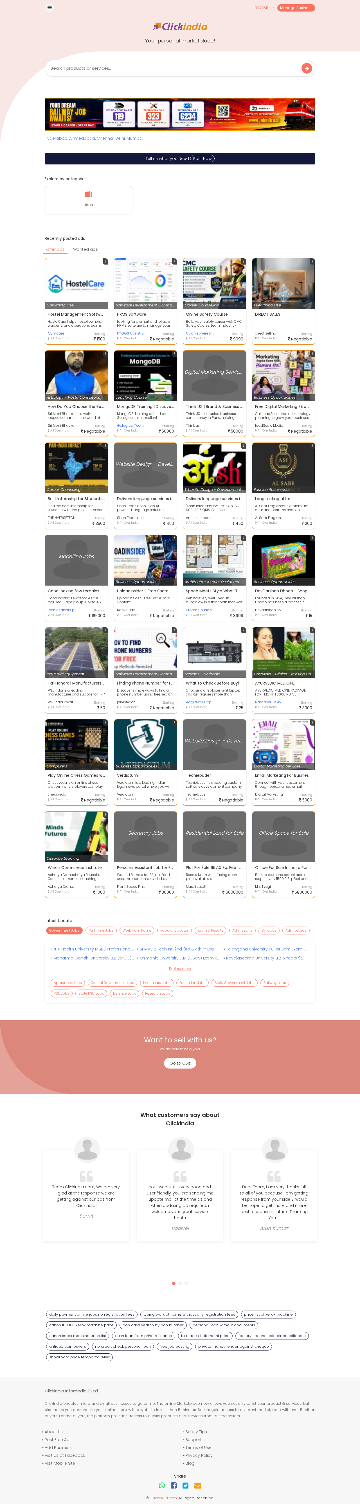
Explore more (180, 968)
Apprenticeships (68, 982)
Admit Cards (296, 930)
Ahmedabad (82, 138)
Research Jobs (157, 993)
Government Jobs (64, 930)
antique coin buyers (67, 1346)
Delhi (120, 138)
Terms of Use (199, 1447)
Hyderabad (56, 138)
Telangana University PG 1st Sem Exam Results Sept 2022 (265, 949)
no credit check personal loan (123, 1346)
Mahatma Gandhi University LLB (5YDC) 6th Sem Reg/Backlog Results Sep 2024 (93, 958)
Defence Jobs (124, 993)
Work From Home (137, 930)
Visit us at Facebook (65, 1455)
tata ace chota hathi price (205, 1335)
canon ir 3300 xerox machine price (81, 1325)
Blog (190, 1463)
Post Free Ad (57, 1439)
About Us (54, 1432)
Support (194, 1439)
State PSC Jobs (91, 993)
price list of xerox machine (268, 1314)
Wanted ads (85, 249)
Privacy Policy (199, 1455)
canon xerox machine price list (77, 1335)
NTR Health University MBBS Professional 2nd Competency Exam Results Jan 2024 (93, 949)
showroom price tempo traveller (79, 1357)
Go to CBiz (180, 1063)
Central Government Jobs (112, 982)
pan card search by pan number (153, 1325)
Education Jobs (192, 982)
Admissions (242, 930)
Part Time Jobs (101, 930)
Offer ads (55, 249)
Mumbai (135, 138)
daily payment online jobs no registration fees (91, 1314)
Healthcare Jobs (156, 982)
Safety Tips (196, 1432)
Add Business (58, 1447)
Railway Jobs (275, 982)
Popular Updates (174, 930)
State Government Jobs (235, 982)
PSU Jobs (61, 993)
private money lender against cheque (233, 1346)
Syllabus (269, 930)
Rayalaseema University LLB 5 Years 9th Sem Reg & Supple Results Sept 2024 (265, 958)
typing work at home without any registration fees (189, 1314)
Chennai (105, 138)
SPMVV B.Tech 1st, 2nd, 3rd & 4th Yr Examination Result (179, 949)
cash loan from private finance (143, 1335)
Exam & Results (210, 930)
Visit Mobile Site (60, 1463)
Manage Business (296, 7)
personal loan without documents (224, 1325)
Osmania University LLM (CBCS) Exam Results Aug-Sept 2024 (179, 958)
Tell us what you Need (179, 158)
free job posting (174, 1346)
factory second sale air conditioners (272, 1335)
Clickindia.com (163, 1498)
